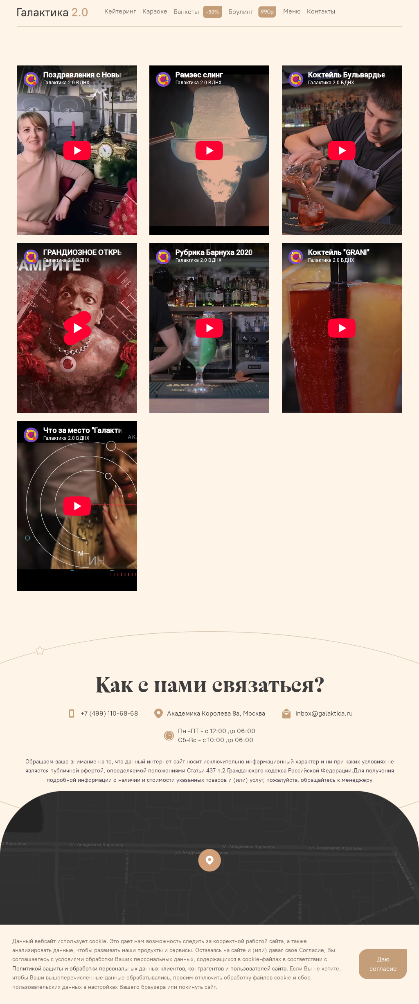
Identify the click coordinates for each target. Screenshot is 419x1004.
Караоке (154, 11)
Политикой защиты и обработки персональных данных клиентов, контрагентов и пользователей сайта (149, 968)
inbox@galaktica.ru (324, 713)
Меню (292, 11)
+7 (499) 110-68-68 (109, 713)
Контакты (321, 11)
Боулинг (240, 12)
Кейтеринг (120, 11)
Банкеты (186, 12)
